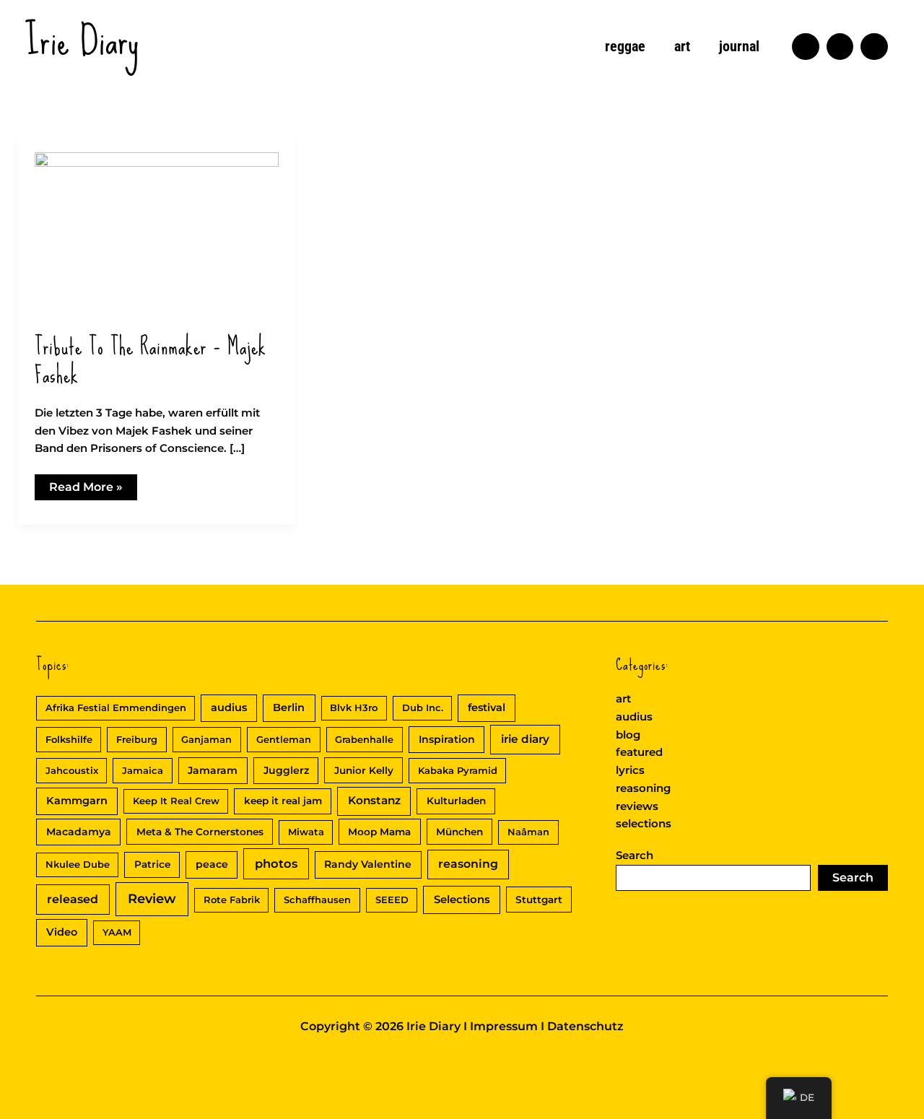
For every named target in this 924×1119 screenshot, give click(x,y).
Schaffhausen (317, 899)
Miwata (306, 831)
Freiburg (136, 739)
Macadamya (78, 831)
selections (643, 823)
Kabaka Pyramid (457, 770)
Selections (462, 899)
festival (486, 707)
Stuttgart (538, 899)
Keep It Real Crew (176, 800)
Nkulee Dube (77, 864)
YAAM (117, 932)
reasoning (468, 864)
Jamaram (212, 770)
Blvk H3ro (354, 707)
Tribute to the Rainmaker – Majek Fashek (150, 361)
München (459, 831)
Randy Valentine (367, 864)
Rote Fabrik (232, 899)
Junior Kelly (363, 770)
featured (639, 752)
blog (628, 734)
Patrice (152, 864)
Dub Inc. (422, 707)
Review (152, 899)
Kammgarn (77, 800)
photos (276, 863)
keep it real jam (283, 800)
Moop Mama (379, 831)
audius (229, 707)
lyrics (630, 770)
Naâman (528, 831)
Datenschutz (585, 1026)
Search (634, 855)
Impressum (504, 1026)
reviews (637, 806)
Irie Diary (82, 40)
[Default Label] (805, 47)
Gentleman (283, 739)
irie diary (525, 739)
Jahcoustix (71, 770)
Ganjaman (206, 739)
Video (61, 932)
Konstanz (374, 800)
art (682, 46)
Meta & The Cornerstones (199, 831)
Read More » (85, 489)
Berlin (289, 707)
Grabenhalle (364, 739)
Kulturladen (456, 800)
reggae (625, 46)
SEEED (392, 899)
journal (739, 46)
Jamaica (142, 770)
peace (212, 864)
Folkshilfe (68, 739)
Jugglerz (286, 770)
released (72, 899)
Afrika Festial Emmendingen (115, 707)
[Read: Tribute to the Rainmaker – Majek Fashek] (157, 233)
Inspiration (447, 739)
